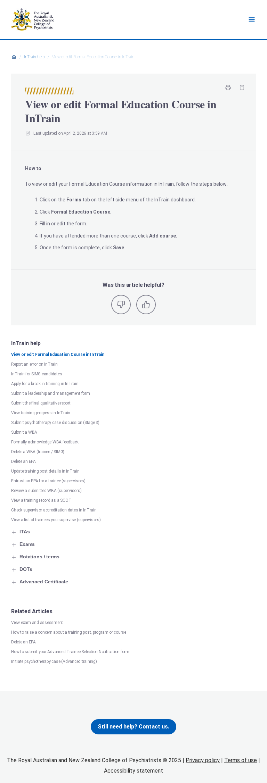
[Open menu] (251, 19)
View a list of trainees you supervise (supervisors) (56, 519)
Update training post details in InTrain (45, 471)
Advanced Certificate (43, 581)
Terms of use (240, 760)
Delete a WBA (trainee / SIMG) (37, 451)
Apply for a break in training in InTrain (44, 383)
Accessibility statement (133, 770)
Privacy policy (203, 760)
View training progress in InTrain (40, 412)
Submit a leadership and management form (50, 393)
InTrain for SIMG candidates (36, 374)
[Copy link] (242, 87)
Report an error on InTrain (34, 364)
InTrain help (34, 57)
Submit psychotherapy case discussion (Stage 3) (55, 422)
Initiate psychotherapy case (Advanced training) (54, 661)
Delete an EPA (23, 461)
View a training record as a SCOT (41, 500)
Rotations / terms (39, 556)
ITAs (24, 531)
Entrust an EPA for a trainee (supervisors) (48, 480)
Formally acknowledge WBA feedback (45, 442)
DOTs (25, 569)
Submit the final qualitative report (41, 403)
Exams (27, 544)
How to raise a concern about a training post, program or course (68, 632)
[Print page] (228, 87)
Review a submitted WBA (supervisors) (46, 490)
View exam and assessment (37, 622)
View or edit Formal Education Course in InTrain (93, 57)
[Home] (32, 19)
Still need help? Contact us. (133, 726)
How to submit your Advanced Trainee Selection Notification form (70, 651)
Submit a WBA (24, 432)
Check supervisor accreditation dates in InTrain (54, 510)
